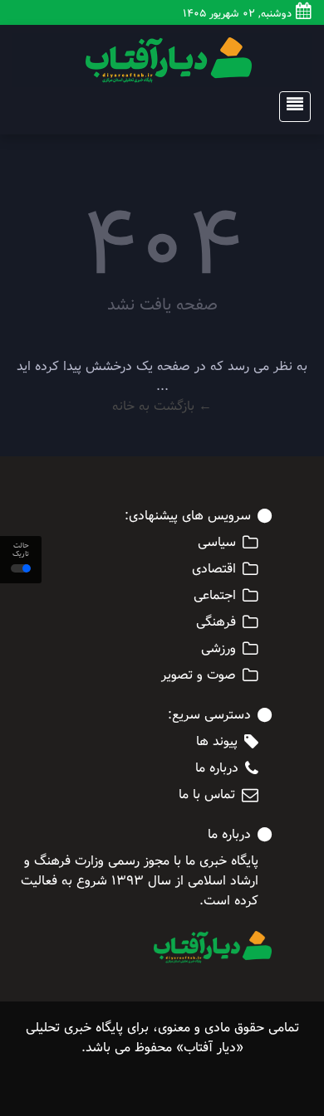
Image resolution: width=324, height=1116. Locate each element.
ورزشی (218, 649)
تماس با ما (207, 795)
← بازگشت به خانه (162, 406)
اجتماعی (215, 596)
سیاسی (217, 543)
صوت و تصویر (198, 675)
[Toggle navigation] (290, 106)
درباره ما (216, 768)
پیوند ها (217, 742)
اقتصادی (214, 569)
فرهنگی (216, 622)
